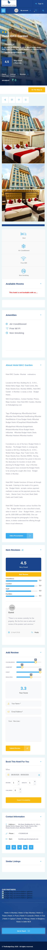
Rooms (8, 782)
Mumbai (23, 74)
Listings (13, 74)
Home (4, 74)
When (8, 769)
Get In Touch (21, 931)
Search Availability (23, 800)
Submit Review (15, 748)
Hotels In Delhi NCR (23, 922)
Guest (11, 612)
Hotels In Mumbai (10, 913)
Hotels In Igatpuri (9, 919)
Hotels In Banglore (37, 919)
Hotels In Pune (13, 916)
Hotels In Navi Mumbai (26, 913)
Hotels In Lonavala (27, 916)
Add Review (23, 574)
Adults (24, 782)
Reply (36, 632)
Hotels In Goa (40, 916)
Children (9, 790)
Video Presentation (16, 536)
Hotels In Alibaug (23, 919)
